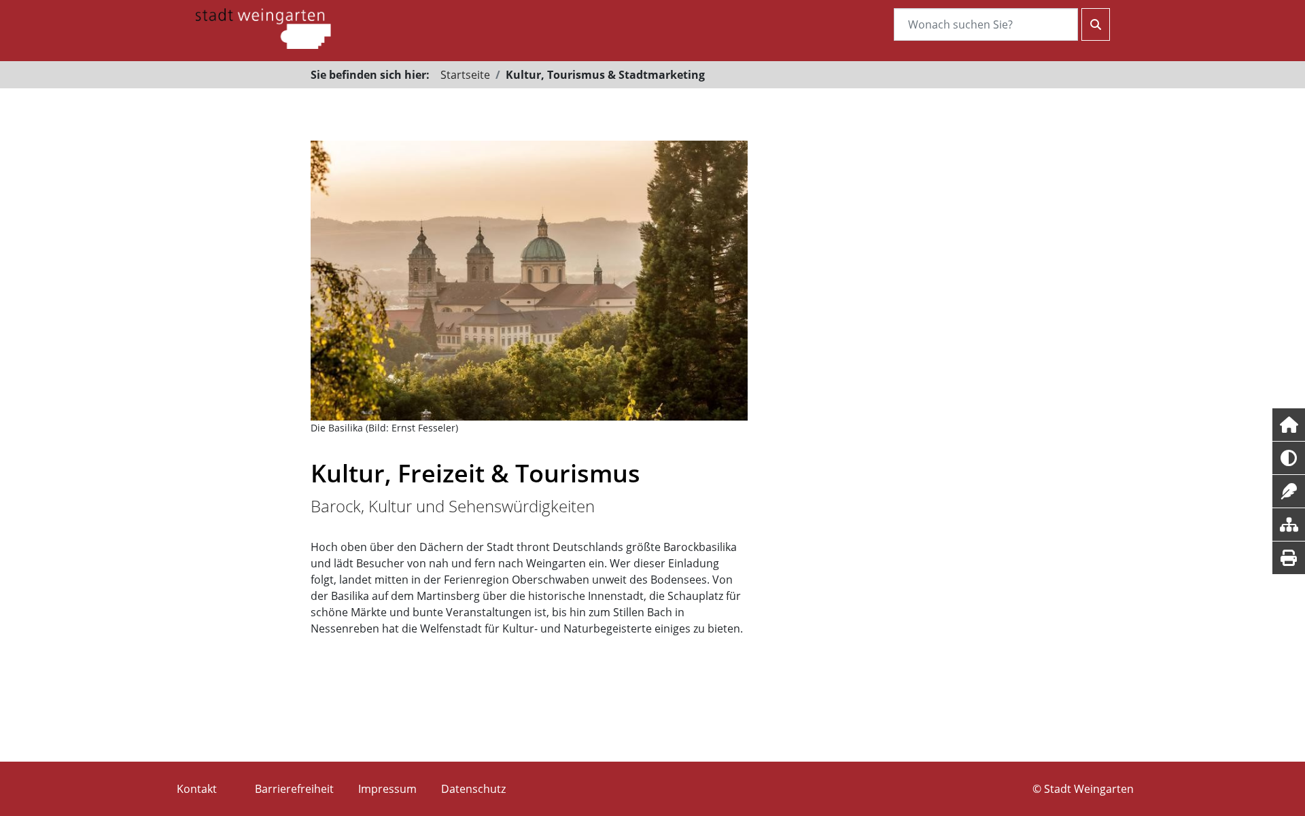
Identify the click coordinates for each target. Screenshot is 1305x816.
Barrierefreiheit (294, 788)
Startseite (465, 74)
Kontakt (197, 788)
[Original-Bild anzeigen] (529, 281)
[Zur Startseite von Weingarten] (263, 27)
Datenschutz (473, 788)
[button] (1288, 424)
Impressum (387, 788)
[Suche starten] (1095, 24)
